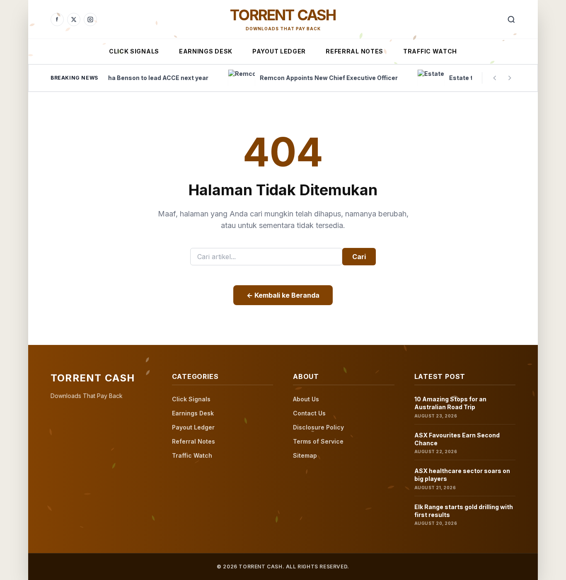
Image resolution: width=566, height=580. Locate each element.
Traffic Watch (430, 51)
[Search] (511, 19)
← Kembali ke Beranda (283, 295)
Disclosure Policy (318, 427)
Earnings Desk (205, 51)
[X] (73, 19)
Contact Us (309, 413)
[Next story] (509, 78)
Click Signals (134, 51)
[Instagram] (90, 19)
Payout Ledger (279, 51)
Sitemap (305, 455)
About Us (306, 399)
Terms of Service (318, 441)
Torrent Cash (283, 15)
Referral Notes (354, 51)
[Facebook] (57, 19)
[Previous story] (495, 78)
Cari (359, 256)
